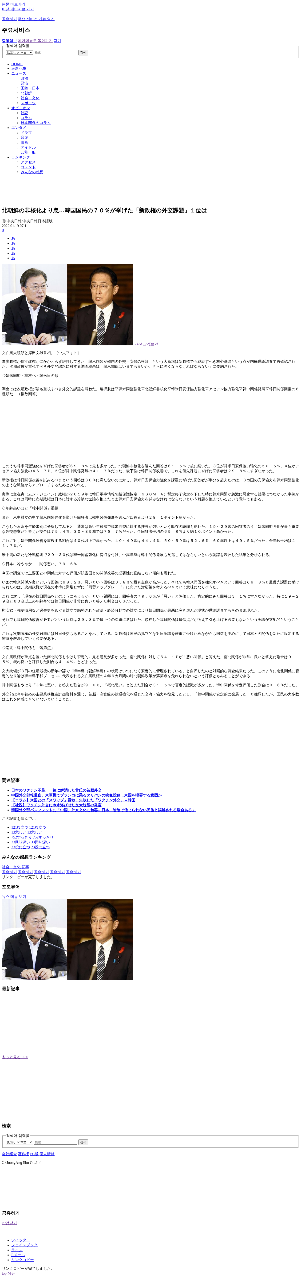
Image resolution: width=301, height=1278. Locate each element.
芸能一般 (28, 152)
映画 (24, 142)
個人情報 (47, 1154)
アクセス (28, 162)
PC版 (34, 1154)
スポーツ (28, 103)
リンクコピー (22, 1260)
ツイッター (20, 1240)
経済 (24, 83)
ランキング (20, 157)
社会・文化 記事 (15, 867)
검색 (83, 52)
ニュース (18, 73)
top (4, 1273)
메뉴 (11, 1273)
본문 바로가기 (13, 4)
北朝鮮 (26, 93)
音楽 (24, 137)
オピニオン (20, 108)
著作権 (23, 1154)
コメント (28, 167)
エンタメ (18, 128)
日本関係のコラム (36, 123)
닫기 (57, 41)
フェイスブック (24, 1245)
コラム (26, 118)
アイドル (28, 147)
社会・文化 (30, 98)
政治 (24, 78)
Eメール (18, 1255)
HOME (17, 64)
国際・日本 (30, 88)
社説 (24, 113)
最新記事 (18, 68)
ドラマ (26, 133)
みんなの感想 (32, 172)
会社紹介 (9, 1154)
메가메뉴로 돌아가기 (35, 41)
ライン (17, 1250)
